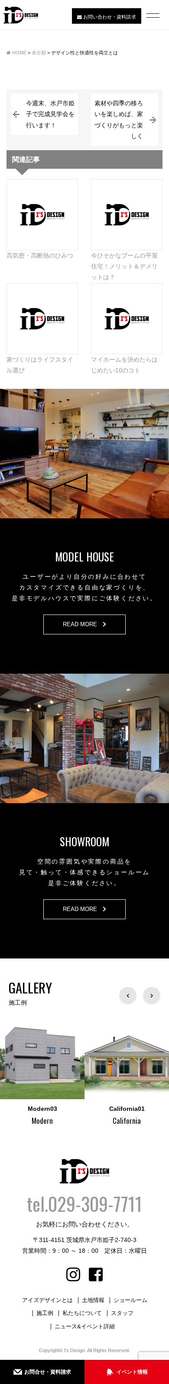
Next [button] (151, 995)
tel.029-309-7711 (84, 1203)
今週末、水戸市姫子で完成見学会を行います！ (50, 114)
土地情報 (93, 1300)
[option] (95, 1071)
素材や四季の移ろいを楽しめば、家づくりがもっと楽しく (118, 119)
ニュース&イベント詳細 (85, 1327)
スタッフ (122, 1313)
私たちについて (82, 1313)
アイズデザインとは (47, 1300)
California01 (95, 1108)
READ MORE (83, 624)
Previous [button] (127, 995)
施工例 (44, 1313)
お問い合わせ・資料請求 (109, 16)
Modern (11, 1120)
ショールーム (130, 1300)
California (95, 1120)
